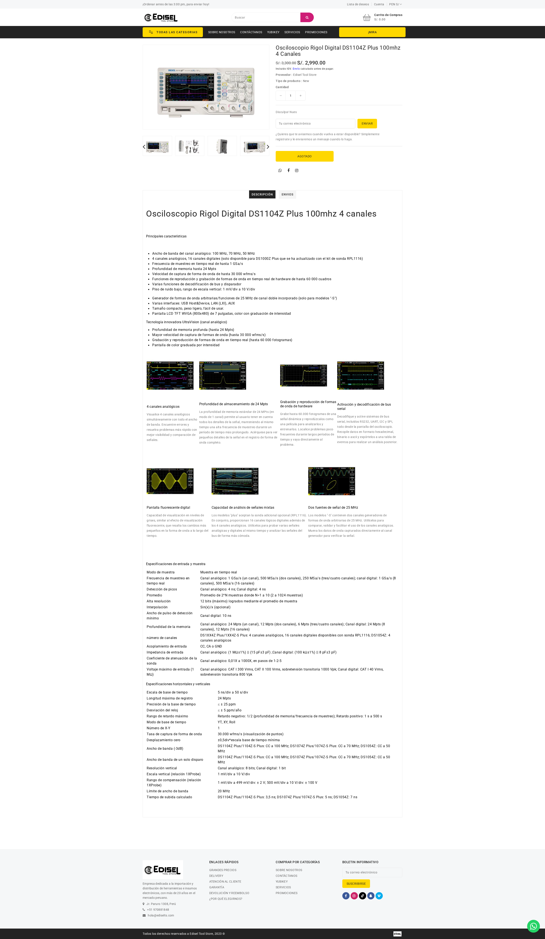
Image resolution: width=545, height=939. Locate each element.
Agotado (304, 156)
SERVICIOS (292, 32)
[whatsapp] (280, 170)
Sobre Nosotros (221, 32)
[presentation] (144, 146)
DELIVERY (216, 875)
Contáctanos (251, 32)
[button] (173, 32)
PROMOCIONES (316, 32)
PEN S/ (394, 4)
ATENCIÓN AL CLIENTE (225, 881)
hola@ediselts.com (161, 915)
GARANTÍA (216, 887)
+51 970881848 (158, 909)
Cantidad (282, 87)
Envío (296, 68)
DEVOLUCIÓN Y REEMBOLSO (229, 893)
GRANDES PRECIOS (223, 870)
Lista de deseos (358, 4)
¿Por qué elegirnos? (225, 898)
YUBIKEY (273, 32)
